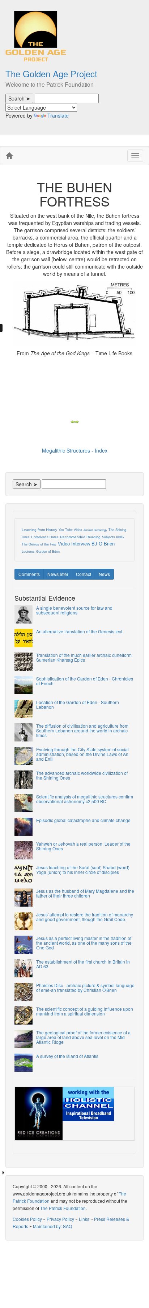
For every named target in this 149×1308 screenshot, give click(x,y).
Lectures (28, 551)
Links (84, 1219)
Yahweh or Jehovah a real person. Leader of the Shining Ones (83, 846)
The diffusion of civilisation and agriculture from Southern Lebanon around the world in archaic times (82, 730)
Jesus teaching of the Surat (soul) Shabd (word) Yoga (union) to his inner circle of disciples (82, 869)
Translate (58, 115)
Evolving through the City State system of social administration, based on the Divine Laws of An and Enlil (82, 754)
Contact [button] (83, 574)
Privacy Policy (60, 1219)
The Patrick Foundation (63, 1208)
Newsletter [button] (57, 574)
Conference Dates (45, 537)
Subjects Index (113, 537)
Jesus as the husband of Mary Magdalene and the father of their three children (85, 893)
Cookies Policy (27, 1219)
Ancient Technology (95, 530)
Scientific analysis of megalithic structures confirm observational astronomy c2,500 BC (84, 798)
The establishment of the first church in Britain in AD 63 (83, 963)
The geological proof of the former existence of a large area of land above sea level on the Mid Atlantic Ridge (83, 1037)
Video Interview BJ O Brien (86, 544)
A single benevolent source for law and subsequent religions (74, 610)
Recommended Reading (80, 537)
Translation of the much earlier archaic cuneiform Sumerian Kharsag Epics (84, 657)
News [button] (104, 574)
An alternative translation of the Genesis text (79, 631)
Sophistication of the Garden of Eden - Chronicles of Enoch (84, 680)
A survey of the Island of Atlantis (67, 1056)
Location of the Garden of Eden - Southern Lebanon (77, 704)
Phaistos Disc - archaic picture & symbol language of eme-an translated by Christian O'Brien (85, 987)
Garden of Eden (48, 551)
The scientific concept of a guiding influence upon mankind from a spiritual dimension (84, 1011)
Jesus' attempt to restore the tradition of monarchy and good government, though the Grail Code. (84, 916)
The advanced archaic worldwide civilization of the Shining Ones (82, 775)
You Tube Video (70, 530)
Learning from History (39, 530)
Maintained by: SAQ (52, 1226)
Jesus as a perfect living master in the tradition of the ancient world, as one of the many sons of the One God (84, 943)
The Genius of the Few (39, 544)
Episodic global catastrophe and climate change (83, 820)
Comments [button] (29, 574)
